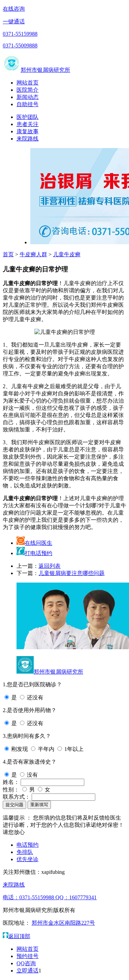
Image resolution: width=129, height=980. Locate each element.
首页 (8, 254)
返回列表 (50, 566)
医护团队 (28, 117)
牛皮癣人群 (33, 254)
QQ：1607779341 (76, 897)
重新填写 (39, 804)
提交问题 (14, 804)
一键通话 (14, 21)
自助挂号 (28, 104)
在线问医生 (38, 543)
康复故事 (28, 131)
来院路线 (28, 139)
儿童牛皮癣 (66, 254)
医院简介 (28, 90)
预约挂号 (28, 956)
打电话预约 (38, 553)
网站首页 (28, 83)
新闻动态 (28, 97)
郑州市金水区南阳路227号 (63, 923)
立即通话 (28, 970)
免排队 (25, 852)
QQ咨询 (26, 963)
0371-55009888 (20, 45)
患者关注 (28, 124)
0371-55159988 (20, 34)
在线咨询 (14, 9)
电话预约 (28, 845)
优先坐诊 (28, 859)
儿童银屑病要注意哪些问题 (72, 573)
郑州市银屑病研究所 (45, 70)
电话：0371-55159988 (29, 897)
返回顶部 (19, 936)
